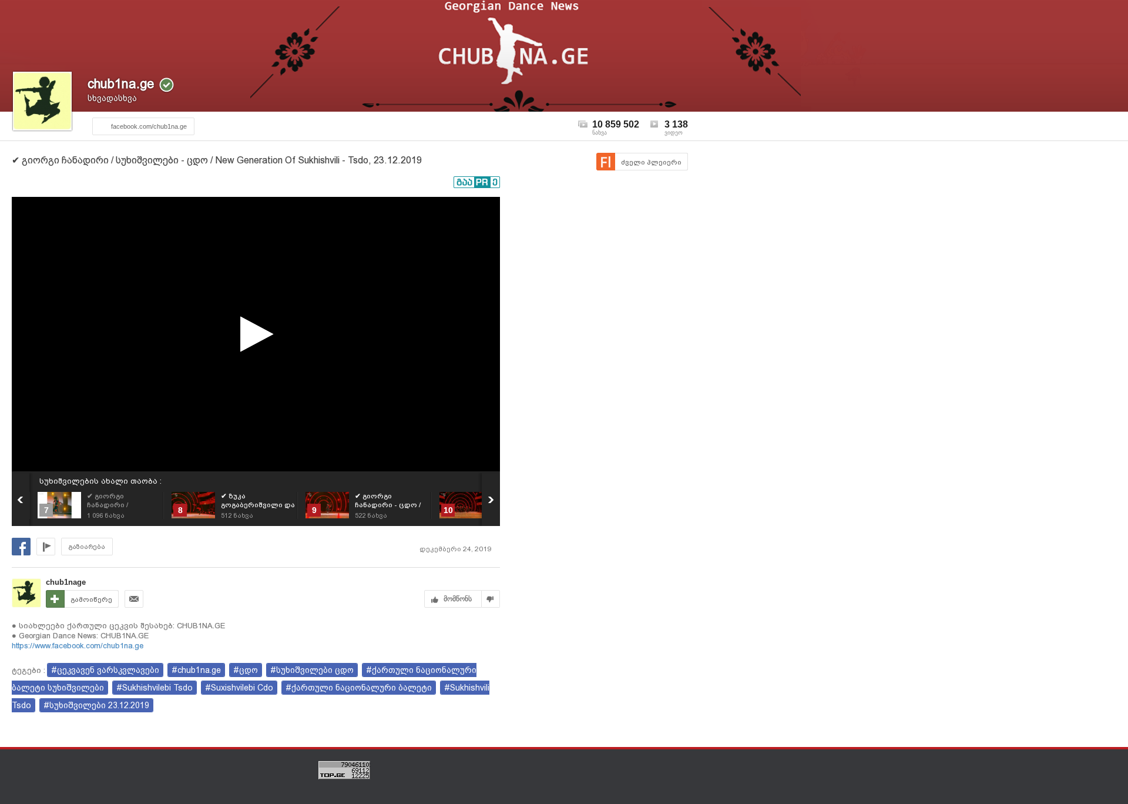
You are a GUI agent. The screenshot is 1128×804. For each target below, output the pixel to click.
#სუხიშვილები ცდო (312, 670)
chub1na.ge (121, 83)
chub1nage (66, 582)
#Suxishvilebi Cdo (239, 687)
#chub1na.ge (196, 670)
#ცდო (245, 670)
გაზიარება (87, 547)
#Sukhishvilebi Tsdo (154, 687)
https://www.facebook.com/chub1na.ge (77, 645)
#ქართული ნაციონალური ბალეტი (359, 687)
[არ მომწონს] (491, 599)
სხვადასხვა (112, 98)
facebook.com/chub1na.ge (149, 126)
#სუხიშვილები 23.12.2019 (96, 705)
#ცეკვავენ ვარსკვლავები (105, 670)
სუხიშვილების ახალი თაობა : (100, 481)
